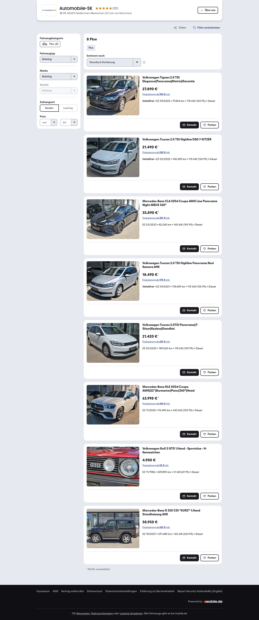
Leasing (68, 108)
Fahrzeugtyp (47, 53)
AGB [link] (55, 591)
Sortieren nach (96, 55)
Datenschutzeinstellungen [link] (121, 591)
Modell (44, 84)
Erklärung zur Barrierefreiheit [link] (157, 591)
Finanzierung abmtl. (156, 94)
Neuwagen (83, 613)
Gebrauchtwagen (102, 613)
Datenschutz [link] (94, 591)
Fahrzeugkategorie (51, 38)
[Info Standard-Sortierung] (144, 62)
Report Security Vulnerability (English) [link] (200, 591)
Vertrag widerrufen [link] (72, 591)
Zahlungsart (47, 102)
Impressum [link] (43, 591)
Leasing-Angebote (131, 613)
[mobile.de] (213, 601)
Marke (44, 70)
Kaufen (49, 108)
